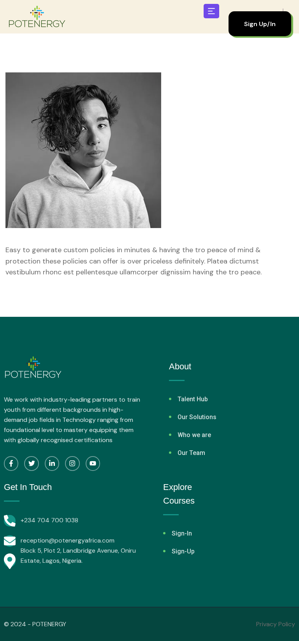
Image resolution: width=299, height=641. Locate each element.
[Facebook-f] (11, 463)
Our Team (191, 453)
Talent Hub (193, 399)
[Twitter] (31, 463)
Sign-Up (183, 551)
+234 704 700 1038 (49, 520)
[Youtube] (93, 463)
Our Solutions (197, 417)
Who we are (194, 435)
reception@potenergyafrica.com (67, 540)
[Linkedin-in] (52, 463)
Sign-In (182, 533)
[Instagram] (72, 463)
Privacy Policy (275, 624)
